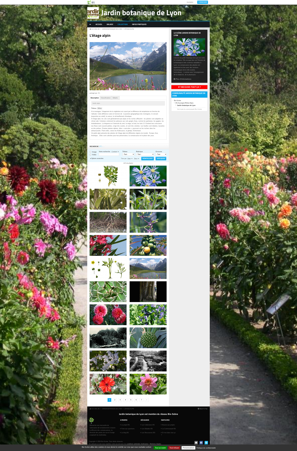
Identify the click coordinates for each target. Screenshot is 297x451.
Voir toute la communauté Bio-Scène (189, 109)
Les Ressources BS (148, 432)
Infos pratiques (139, 24)
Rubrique (139, 151)
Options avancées (97, 158)
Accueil (99, 24)
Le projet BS (125, 425)
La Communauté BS (169, 429)
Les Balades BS (147, 429)
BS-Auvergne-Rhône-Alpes (185, 103)
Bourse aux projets (168, 425)
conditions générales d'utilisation (137, 444)
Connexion (202, 2)
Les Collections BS (148, 425)
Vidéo (94, 155)
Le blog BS (125, 432)
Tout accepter (160, 448)
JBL (99, 93)
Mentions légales (155, 444)
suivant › (147, 400)
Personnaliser (188, 448)
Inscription (190, 2)
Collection (123, 24)
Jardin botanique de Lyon (141, 12)
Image (94, 152)
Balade (110, 24)
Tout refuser (174, 448)
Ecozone (159, 151)
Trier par (123, 158)
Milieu (100, 108)
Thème (124, 151)
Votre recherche (104, 151)
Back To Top (203, 409)
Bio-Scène (177, 100)
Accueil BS (95, 29)
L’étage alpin (129, 29)
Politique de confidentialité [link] (206, 448)
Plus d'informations (183, 79)
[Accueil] (91, 2)
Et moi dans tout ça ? (189, 87)
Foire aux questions (128, 429)
